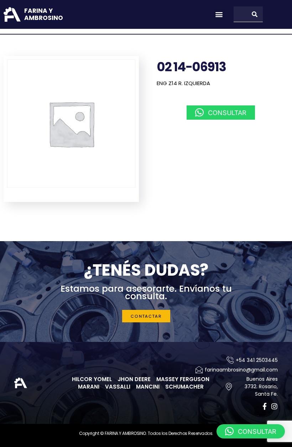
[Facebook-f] (264, 406)
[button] (219, 14)
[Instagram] (274, 406)
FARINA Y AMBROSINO (43, 14)
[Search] (255, 14)
